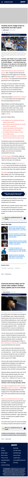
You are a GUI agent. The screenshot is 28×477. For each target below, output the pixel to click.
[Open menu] (2, 2)
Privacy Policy (16, 455)
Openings (15, 448)
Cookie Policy (16, 457)
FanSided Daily (17, 453)
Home (2, 274)
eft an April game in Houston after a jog (12, 343)
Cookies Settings (5, 465)
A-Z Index (3, 462)
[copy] (9, 32)
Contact (3, 450)
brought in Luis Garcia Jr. (13, 387)
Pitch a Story (4, 455)
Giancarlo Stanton (10, 268)
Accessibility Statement (19, 460)
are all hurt (7, 113)
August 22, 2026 (21, 378)
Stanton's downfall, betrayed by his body (11, 399)
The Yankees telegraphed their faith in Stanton (13, 386)
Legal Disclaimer (5, 460)
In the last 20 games (6, 156)
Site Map (15, 462)
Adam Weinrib (6, 292)
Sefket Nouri (6, 30)
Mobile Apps (4, 453)
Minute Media (7, 468)
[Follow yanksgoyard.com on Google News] (25, 218)
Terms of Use (4, 457)
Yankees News (17, 268)
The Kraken (4, 172)
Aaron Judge (4, 268)
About (2, 448)
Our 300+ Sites (17, 450)
